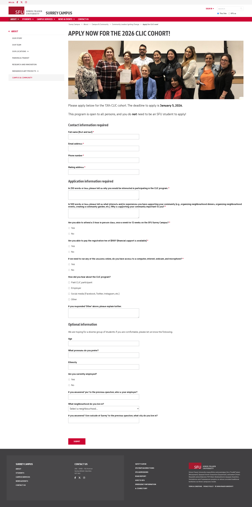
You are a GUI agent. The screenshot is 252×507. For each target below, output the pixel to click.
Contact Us (83, 19)
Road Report (140, 476)
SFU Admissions (141, 472)
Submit (77, 441)
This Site (223, 13)
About (13, 19)
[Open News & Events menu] (74, 19)
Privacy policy (208, 486)
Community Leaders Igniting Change (125, 24)
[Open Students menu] (33, 19)
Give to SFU (140, 480)
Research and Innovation (24, 64)
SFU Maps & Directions (144, 468)
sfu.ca (11, 2)
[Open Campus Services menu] (54, 19)
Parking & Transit (20, 58)
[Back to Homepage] (26, 11)
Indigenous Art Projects (24, 71)
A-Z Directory (141, 488)
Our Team (16, 45)
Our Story (17, 38)
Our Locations (19, 51)
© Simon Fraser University (224, 486)
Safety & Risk (140, 464)
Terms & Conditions (195, 486)
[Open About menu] (18, 19)
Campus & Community (100, 24)
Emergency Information (145, 484)
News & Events (65, 19)
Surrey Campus (59, 13)
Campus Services (45, 19)
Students (26, 19)
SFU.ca (233, 13)
